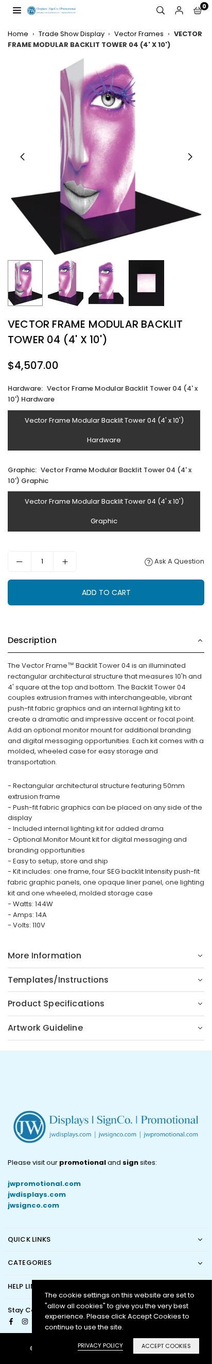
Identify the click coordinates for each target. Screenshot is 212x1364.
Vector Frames (139, 34)
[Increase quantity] (65, 561)
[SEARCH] (160, 10)
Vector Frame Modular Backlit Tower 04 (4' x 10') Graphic (104, 511)
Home (18, 34)
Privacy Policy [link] (100, 1345)
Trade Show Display (71, 34)
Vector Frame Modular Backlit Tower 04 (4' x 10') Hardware (104, 430)
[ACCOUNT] (179, 10)
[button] (197, 10)
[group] (106, 156)
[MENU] (17, 10)
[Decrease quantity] (19, 561)
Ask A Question (178, 561)
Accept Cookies (166, 1346)
